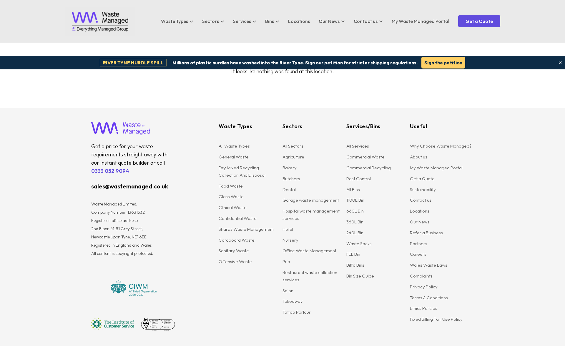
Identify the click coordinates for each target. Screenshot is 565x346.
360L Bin (354, 222)
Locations (299, 21)
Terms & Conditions (429, 297)
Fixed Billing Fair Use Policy (436, 319)
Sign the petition (443, 63)
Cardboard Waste (237, 240)
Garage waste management (311, 200)
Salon (287, 290)
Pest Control (358, 178)
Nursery (290, 240)
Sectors (210, 21)
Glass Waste (231, 196)
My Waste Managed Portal (420, 21)
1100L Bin (355, 200)
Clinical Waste (233, 207)
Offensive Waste (235, 261)
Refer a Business (426, 232)
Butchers (291, 178)
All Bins (353, 189)
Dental (289, 189)
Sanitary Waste (234, 250)
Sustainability (423, 189)
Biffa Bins (355, 265)
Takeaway (292, 301)
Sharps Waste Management (246, 229)
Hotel (287, 229)
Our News (329, 21)
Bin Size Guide (360, 276)
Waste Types (174, 21)
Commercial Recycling (368, 168)
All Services (357, 146)
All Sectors (292, 146)
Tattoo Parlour (296, 312)
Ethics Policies (423, 308)
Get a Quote (479, 21)
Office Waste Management (309, 250)
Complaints (421, 276)
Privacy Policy (424, 287)
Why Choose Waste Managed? (440, 146)
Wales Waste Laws (428, 265)
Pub (286, 261)
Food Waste (231, 186)
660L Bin (355, 211)
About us (418, 157)
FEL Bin (353, 254)
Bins (269, 21)
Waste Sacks (359, 243)
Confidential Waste (238, 218)
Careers (418, 254)
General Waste (234, 157)
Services (242, 21)
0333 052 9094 (110, 171)
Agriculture (293, 157)
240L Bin (354, 232)
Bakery (289, 168)
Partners (418, 243)
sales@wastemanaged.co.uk (129, 186)
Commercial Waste (365, 157)
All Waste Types (234, 146)
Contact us (366, 21)
